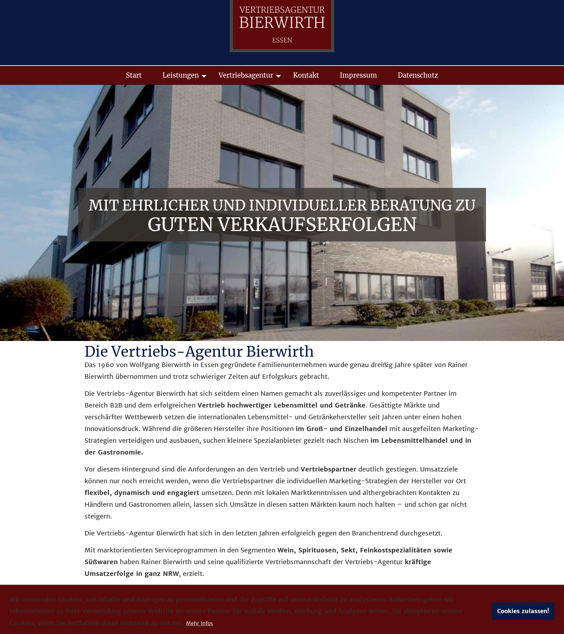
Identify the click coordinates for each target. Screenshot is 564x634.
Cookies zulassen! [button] (523, 611)
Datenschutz (418, 75)
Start (134, 75)
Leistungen (181, 75)
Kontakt (306, 75)
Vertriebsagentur (246, 75)
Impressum (358, 75)
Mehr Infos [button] (199, 623)
